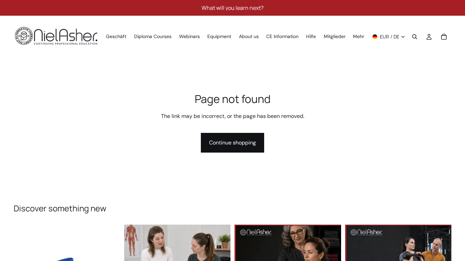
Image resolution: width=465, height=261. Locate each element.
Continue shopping (232, 142)
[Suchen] (414, 36)
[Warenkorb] (443, 36)
